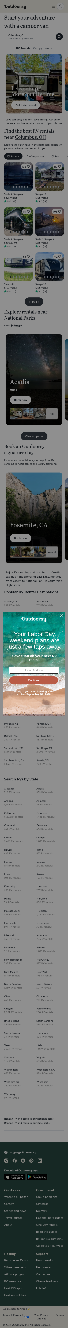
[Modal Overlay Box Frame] (34, 664)
